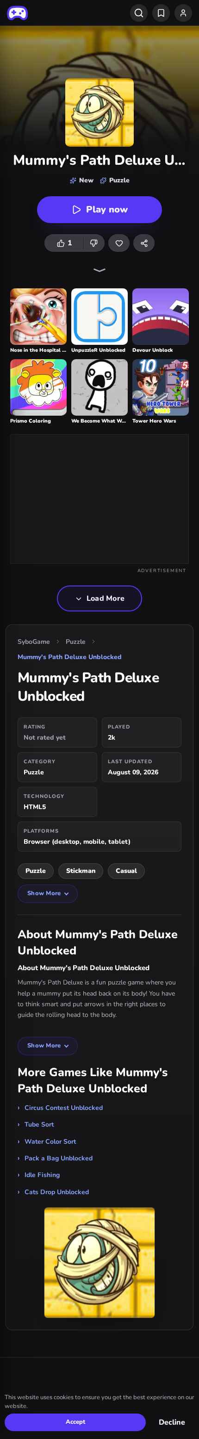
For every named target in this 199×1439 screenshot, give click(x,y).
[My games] (161, 13)
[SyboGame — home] (17, 13)
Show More (44, 893)
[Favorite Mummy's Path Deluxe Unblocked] (119, 243)
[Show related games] (99, 270)
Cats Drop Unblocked (57, 1192)
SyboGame (34, 641)
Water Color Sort (50, 1141)
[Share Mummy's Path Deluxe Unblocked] (144, 243)
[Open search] (139, 13)
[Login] (183, 13)
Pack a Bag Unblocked (59, 1158)
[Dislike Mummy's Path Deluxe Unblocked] (94, 243)
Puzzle (76, 641)
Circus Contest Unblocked (64, 1107)
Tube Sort (39, 1124)
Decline (172, 1422)
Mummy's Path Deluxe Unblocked (70, 657)
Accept (75, 1422)
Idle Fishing (42, 1175)
